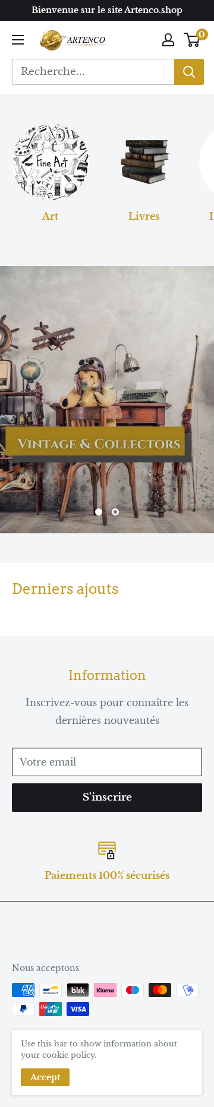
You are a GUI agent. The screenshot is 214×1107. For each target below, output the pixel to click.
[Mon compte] (168, 39)
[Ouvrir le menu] (18, 40)
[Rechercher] (189, 72)
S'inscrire (107, 797)
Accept (45, 1077)
